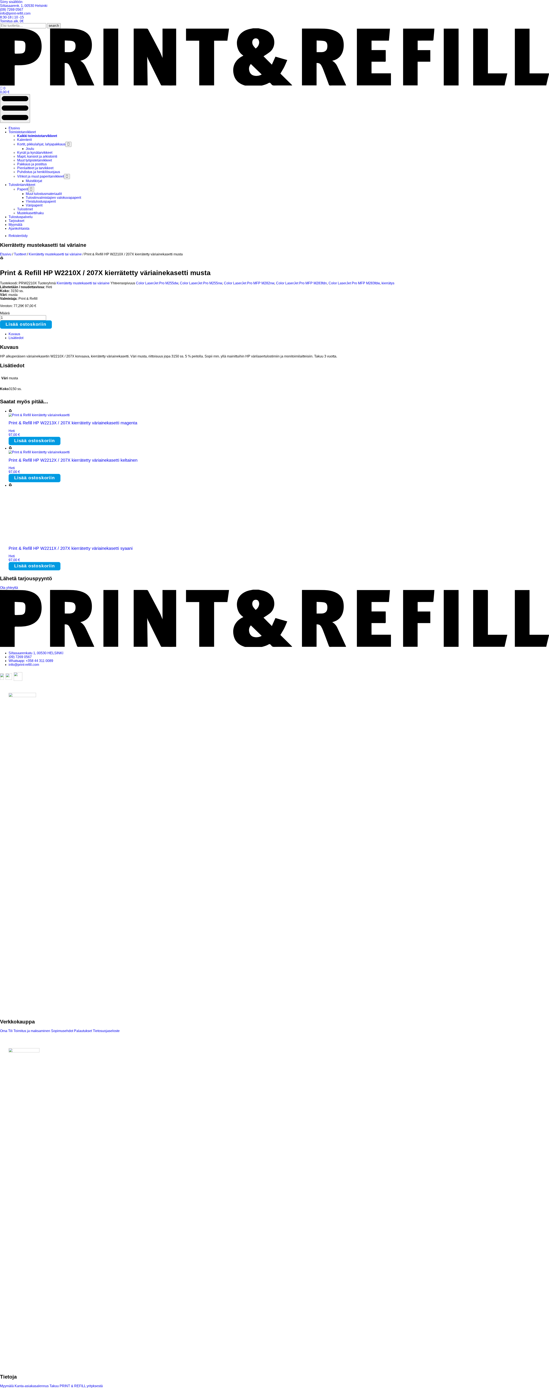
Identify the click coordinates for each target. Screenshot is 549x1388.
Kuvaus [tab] (14, 334)
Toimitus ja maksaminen (31, 1031)
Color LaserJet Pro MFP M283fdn (301, 283)
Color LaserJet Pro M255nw (201, 283)
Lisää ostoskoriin (26, 324)
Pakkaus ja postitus (32, 164)
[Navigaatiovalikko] (15, 108)
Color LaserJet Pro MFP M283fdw (354, 283)
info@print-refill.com (24, 664)
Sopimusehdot (61, 1031)
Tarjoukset (16, 221)
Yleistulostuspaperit (41, 201)
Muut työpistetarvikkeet (34, 160)
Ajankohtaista (19, 228)
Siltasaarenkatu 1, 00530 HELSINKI (36, 653)
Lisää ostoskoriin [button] (34, 440)
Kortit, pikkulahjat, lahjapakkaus (41, 144)
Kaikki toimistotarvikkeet (37, 136)
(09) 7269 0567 (20, 657)
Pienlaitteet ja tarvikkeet (35, 168)
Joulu (30, 149)
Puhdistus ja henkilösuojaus (38, 172)
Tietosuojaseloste (106, 1031)
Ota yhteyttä (9, 587)
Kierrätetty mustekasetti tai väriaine (55, 254)
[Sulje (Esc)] (544, 4)
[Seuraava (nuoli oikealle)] (541, 694)
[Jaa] (535, 4)
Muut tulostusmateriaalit (44, 194)
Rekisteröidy (18, 236)
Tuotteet (20, 254)
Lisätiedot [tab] (16, 338)
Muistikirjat (34, 181)
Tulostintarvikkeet (22, 185)
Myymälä (15, 224)
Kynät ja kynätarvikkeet (34, 152)
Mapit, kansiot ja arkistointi (37, 156)
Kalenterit (24, 140)
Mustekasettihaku (30, 213)
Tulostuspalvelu (21, 217)
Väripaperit (34, 205)
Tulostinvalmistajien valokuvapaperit (53, 197)
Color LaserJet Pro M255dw (157, 283)
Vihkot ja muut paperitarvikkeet (40, 176)
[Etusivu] (274, 84)
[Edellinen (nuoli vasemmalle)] (7, 694)
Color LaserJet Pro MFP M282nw (249, 283)
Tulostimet (25, 209)
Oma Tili (6, 1031)
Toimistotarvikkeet (22, 132)
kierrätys (388, 283)
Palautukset (82, 1031)
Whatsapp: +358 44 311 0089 (31, 661)
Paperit (22, 189)
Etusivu (14, 128)
